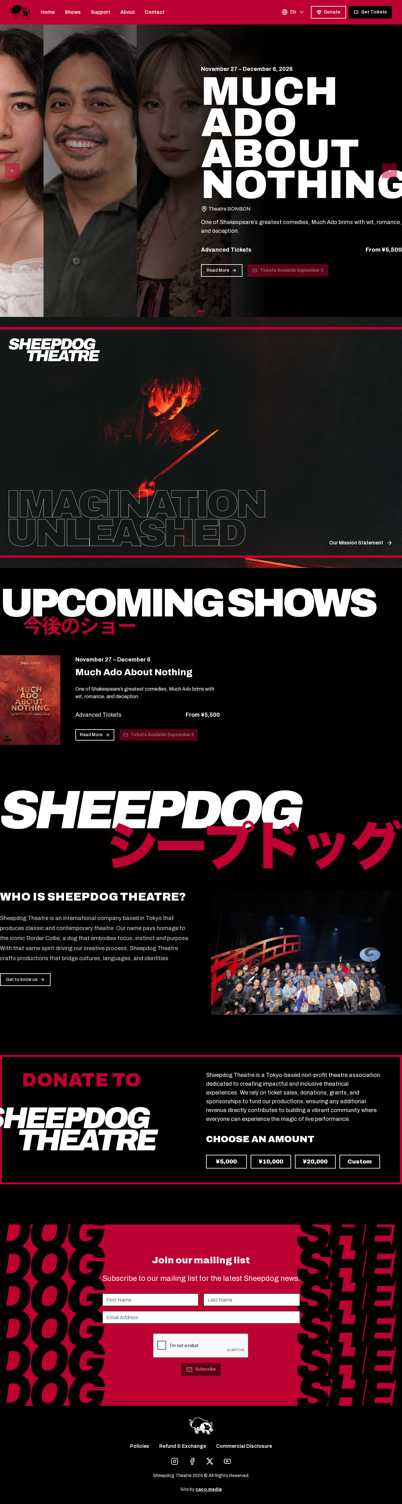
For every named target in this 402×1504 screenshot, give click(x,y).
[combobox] (293, 12)
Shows (73, 12)
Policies (139, 1446)
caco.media (208, 1489)
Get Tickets (374, 12)
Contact (155, 12)
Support (100, 12)
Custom (360, 1162)
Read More (218, 270)
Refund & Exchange (182, 1446)
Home (48, 12)
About (127, 12)
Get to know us (21, 979)
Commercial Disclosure (244, 1446)
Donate (332, 12)
